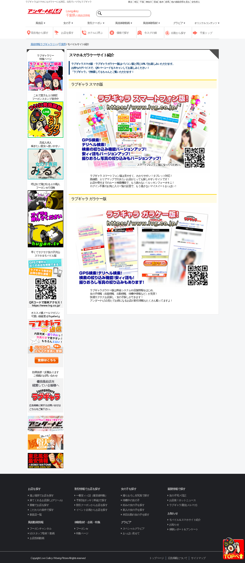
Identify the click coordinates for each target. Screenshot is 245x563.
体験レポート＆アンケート (183, 529)
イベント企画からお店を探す (92, 509)
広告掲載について (177, 558)
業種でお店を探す (39, 505)
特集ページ (82, 533)
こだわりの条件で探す (42, 509)
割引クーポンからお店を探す (92, 505)
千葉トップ (206, 32)
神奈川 (149, 2)
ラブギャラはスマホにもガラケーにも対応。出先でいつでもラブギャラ (58, 1)
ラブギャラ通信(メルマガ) (183, 505)
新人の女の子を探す (133, 509)
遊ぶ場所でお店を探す (42, 495)
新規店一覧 (36, 514)
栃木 (161, 2)
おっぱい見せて (131, 533)
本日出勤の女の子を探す (136, 514)
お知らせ (174, 524)
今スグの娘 (150, 32)
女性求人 (195, 2)
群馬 (167, 2)
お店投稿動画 (37, 538)
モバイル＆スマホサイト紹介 (185, 519)
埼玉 (136, 2)
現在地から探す (39, 32)
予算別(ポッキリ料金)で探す (91, 500)
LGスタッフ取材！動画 (42, 533)
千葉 (142, 2)
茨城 (156, 2)
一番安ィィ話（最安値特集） (92, 495)
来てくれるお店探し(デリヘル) (46, 500)
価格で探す (123, 32)
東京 (130, 2)
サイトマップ (198, 558)
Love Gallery (46, 558)
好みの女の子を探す (133, 505)
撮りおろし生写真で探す (136, 495)
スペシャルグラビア (133, 528)
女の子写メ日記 (177, 495)
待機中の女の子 (131, 500)
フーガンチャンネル (40, 528)
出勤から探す (178, 32)
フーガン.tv (82, 528)
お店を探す (67, 32)
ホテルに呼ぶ (95, 32)
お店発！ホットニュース (182, 500)
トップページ (156, 558)
